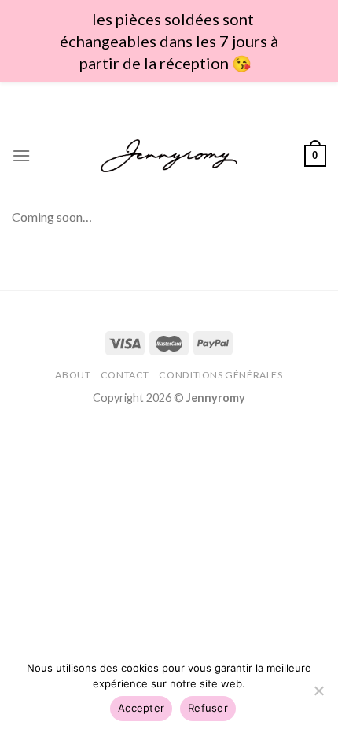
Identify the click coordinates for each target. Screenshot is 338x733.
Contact (125, 375)
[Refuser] (318, 695)
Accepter (141, 708)
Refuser (208, 708)
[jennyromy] (169, 156)
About (72, 375)
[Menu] (21, 155)
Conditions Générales (220, 375)
